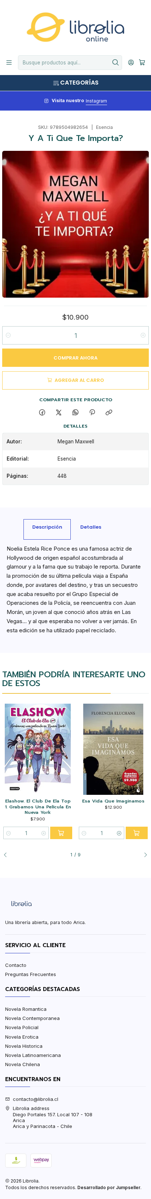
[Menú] (9, 62)
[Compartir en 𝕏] (59, 412)
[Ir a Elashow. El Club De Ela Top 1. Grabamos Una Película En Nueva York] (37, 749)
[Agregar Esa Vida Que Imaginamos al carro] (137, 833)
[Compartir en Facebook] (42, 412)
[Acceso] (131, 62)
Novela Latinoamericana (33, 1055)
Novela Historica (24, 1046)
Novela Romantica (26, 1009)
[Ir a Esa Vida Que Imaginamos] (113, 749)
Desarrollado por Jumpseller (108, 1187)
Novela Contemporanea (32, 1018)
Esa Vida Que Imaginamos (113, 801)
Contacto (15, 965)
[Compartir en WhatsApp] (75, 412)
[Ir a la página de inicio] (75, 27)
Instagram (96, 101)
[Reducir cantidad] (8, 335)
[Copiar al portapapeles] (109, 412)
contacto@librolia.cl (35, 1099)
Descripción (47, 527)
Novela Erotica (21, 1037)
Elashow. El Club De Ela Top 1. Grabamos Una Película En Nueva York (38, 807)
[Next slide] (143, 854)
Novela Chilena (22, 1064)
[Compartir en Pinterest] (92, 412)
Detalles (90, 527)
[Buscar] (116, 62)
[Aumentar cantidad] (142, 335)
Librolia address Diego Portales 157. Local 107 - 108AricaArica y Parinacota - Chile (52, 1117)
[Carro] (142, 62)
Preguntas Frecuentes (30, 974)
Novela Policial (21, 1027)
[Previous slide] (7, 854)
